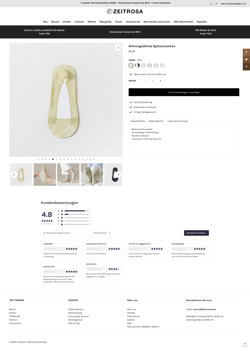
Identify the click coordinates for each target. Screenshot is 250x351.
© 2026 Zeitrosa (17, 342)
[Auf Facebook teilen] (246, 52)
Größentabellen (156, 121)
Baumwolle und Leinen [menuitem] (157, 21)
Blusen (12, 309)
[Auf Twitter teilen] (246, 59)
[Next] (118, 174)
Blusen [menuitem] (55, 21)
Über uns (131, 309)
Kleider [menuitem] (67, 21)
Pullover (13, 319)
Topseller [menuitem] (202, 21)
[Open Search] (211, 3)
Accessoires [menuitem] (133, 21)
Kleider (12, 313)
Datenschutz (133, 316)
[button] (73, 211)
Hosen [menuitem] (119, 21)
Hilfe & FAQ (74, 323)
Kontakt (131, 313)
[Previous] (14, 174)
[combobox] (102, 233)
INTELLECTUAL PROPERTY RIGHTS (143, 326)
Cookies (131, 319)
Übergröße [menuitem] (105, 21)
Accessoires (15, 323)
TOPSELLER (14, 316)
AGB (129, 323)
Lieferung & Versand (177, 121)
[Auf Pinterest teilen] (246, 66)
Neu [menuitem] (45, 21)
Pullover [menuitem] (79, 21)
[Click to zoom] (118, 47)
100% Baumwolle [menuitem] (183, 21)
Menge (132, 80)
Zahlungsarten (75, 319)
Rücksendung (75, 313)
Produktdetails (137, 121)
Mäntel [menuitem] (92, 21)
